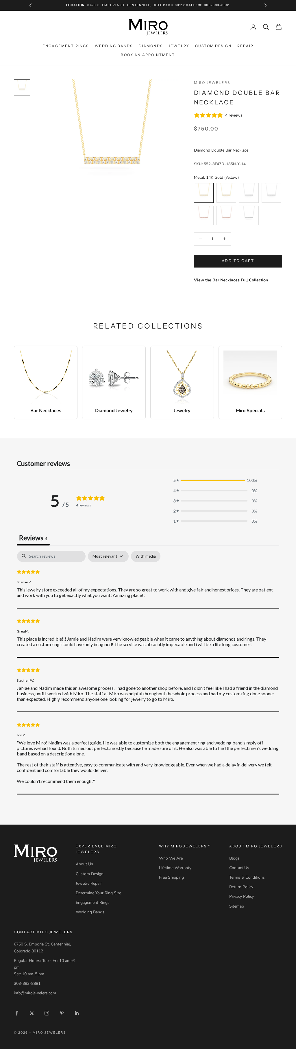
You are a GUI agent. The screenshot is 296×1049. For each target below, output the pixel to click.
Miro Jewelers (212, 82)
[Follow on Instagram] (47, 1013)
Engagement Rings (65, 46)
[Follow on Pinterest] (62, 1013)
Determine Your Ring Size (98, 893)
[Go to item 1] (22, 87)
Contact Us (239, 868)
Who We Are (171, 858)
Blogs (234, 858)
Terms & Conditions (247, 877)
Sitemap (236, 906)
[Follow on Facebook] (17, 1013)
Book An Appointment (148, 55)
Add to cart (238, 260)
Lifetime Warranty (175, 868)
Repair (245, 46)
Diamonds (151, 46)
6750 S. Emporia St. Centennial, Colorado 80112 (136, 5)
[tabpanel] (148, 672)
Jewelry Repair (89, 883)
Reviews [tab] (33, 538)
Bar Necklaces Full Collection (240, 280)
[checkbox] (145, 556)
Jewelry (179, 46)
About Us (84, 864)
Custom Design (213, 46)
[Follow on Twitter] (32, 1013)
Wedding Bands (114, 46)
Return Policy (241, 887)
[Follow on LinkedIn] (77, 1013)
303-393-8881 (217, 5)
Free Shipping (171, 877)
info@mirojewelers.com (35, 993)
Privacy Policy (241, 896)
